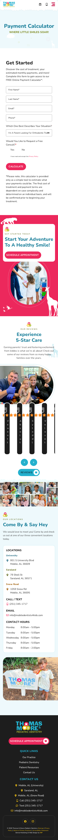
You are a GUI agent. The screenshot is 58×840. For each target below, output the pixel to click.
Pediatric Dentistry (29, 762)
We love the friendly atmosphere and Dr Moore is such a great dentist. (45, 432)
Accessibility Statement (40, 830)
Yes (12, 149)
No (23, 149)
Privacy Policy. (33, 156)
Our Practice (29, 757)
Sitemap (40, 828)
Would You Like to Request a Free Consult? (24, 143)
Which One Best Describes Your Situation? (29, 126)
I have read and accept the (24, 156)
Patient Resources (29, 767)
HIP (41, 833)
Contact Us (29, 772)
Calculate (16, 166)
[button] (53, 4)
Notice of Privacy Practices (22, 830)
